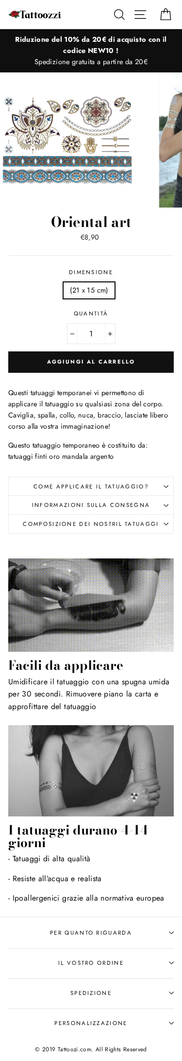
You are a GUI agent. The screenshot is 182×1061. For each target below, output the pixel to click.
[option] (91, 51)
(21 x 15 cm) (89, 290)
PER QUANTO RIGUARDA (91, 933)
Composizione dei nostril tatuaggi (91, 524)
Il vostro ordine (91, 963)
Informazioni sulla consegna (91, 505)
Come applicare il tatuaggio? (91, 486)
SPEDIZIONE (91, 993)
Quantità (91, 313)
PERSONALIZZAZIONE (90, 1023)
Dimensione (91, 272)
